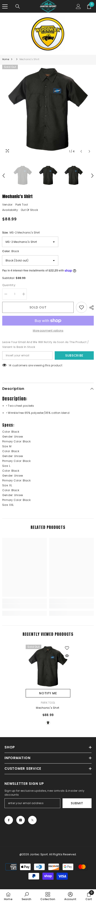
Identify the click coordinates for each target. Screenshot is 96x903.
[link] (24, 606)
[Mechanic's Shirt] (48, 667)
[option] (48, 110)
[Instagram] (20, 820)
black (48, 722)
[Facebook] (8, 820)
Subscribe (74, 355)
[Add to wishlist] (81, 307)
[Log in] (78, 6)
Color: (10, 251)
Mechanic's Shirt (48, 708)
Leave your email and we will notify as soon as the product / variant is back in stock (45, 344)
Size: (21, 232)
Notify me (48, 693)
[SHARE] (90, 307)
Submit (77, 803)
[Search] (17, 6)
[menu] (5, 6)
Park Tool (21, 204)
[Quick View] (67, 655)
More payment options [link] (48, 330)
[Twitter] (32, 820)
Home (5, 59)
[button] (81, 151)
